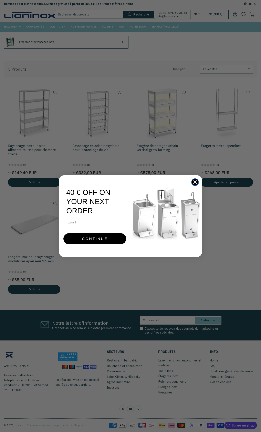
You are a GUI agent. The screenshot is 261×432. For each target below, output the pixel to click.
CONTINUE (95, 239)
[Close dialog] (195, 182)
